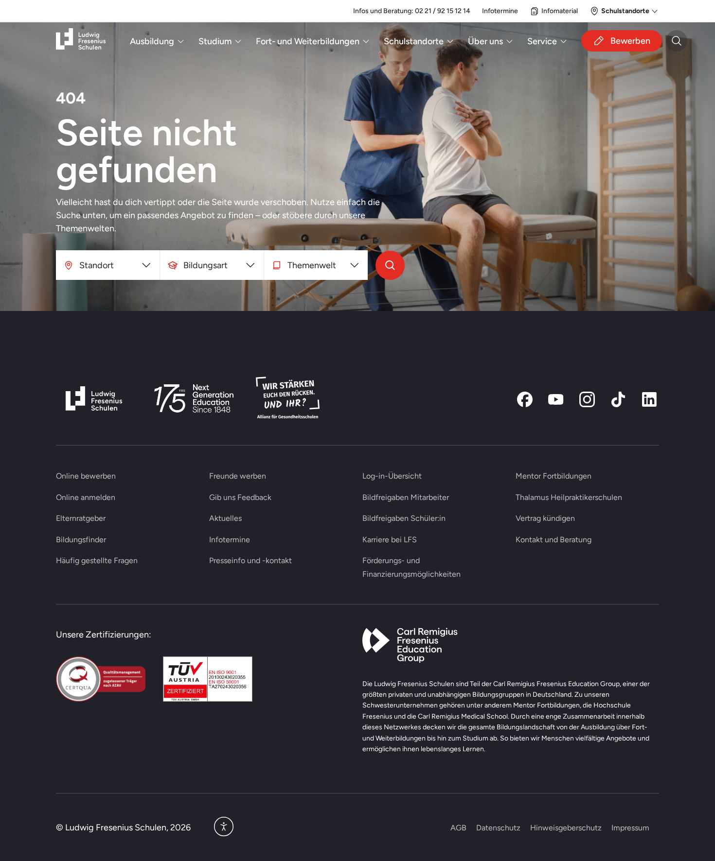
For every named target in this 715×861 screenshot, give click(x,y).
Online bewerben (86, 476)
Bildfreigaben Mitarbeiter (405, 497)
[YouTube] (556, 399)
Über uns (485, 41)
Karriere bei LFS (389, 539)
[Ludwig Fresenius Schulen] (81, 41)
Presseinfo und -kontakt (250, 560)
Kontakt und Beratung (553, 539)
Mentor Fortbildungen (553, 476)
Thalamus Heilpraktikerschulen (569, 497)
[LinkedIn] (649, 399)
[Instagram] (587, 399)
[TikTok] (618, 399)
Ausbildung (152, 41)
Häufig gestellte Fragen (97, 560)
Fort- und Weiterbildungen (307, 41)
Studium (215, 41)
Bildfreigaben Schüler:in (404, 518)
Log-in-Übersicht (392, 476)
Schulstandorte (414, 41)
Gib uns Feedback (240, 497)
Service (542, 41)
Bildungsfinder (81, 539)
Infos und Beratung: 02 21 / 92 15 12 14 (411, 11)
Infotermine (500, 11)
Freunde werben (237, 476)
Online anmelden (85, 497)
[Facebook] (525, 399)
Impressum (630, 827)
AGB (458, 827)
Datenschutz (498, 827)
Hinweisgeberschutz (566, 827)
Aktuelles (225, 518)
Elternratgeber (81, 518)
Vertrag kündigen (545, 518)
